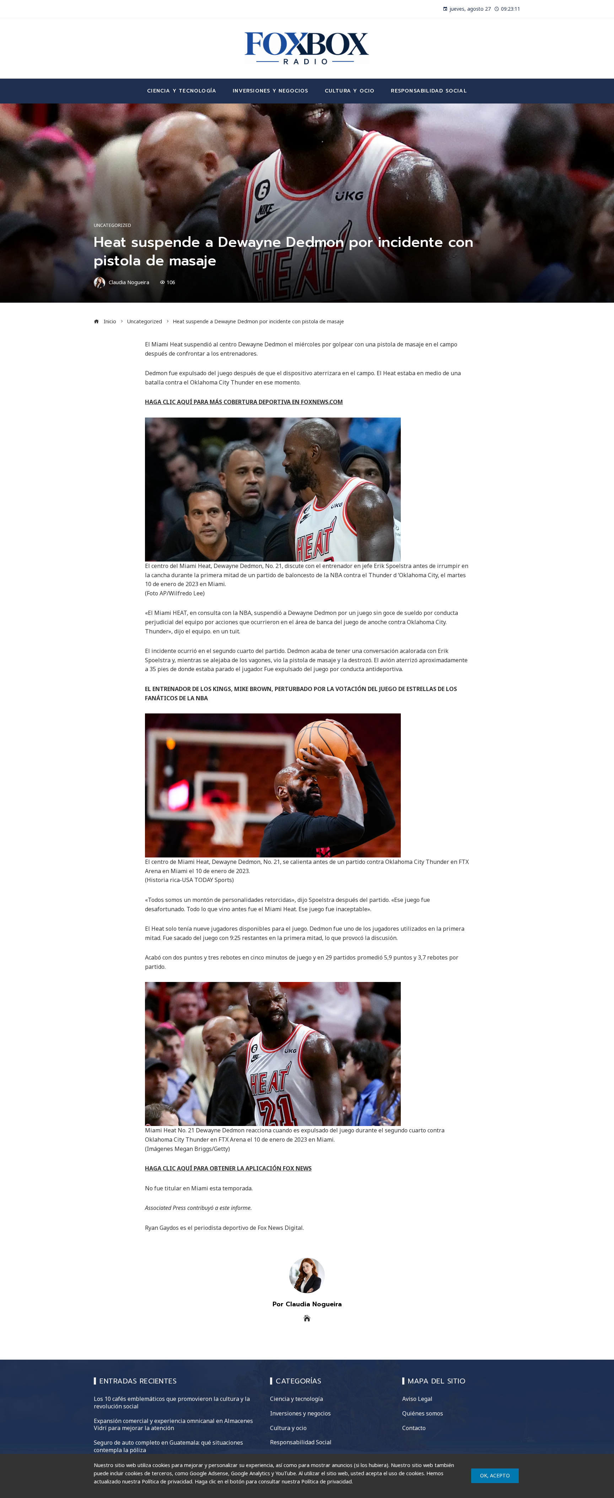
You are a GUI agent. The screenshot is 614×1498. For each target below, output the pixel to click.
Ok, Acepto (495, 1475)
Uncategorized (112, 225)
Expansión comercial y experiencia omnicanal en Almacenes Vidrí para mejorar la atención (173, 1424)
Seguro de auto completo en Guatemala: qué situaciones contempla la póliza (168, 1446)
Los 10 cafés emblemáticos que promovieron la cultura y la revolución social (172, 1402)
